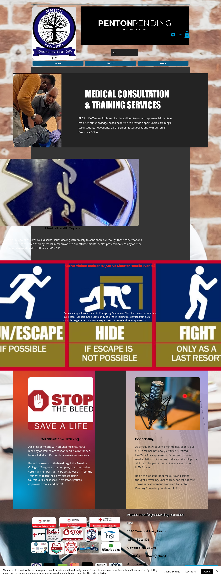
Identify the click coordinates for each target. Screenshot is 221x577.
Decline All (190, 571)
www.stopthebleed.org (55, 463)
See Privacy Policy (96, 573)
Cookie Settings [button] (172, 571)
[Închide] (217, 571)
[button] (187, 34)
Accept (207, 571)
